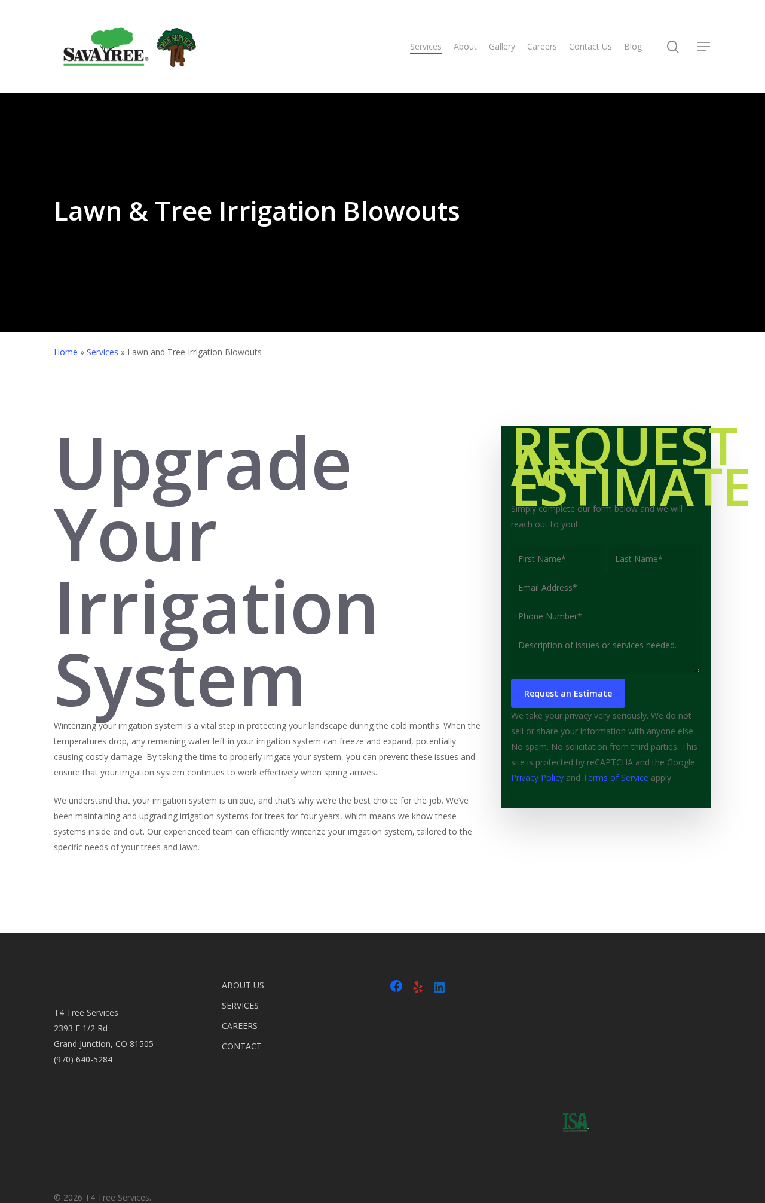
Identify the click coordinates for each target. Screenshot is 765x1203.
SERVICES (240, 1005)
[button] (704, 47)
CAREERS (240, 1025)
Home (66, 352)
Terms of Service (615, 777)
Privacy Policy (537, 777)
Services (102, 352)
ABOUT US (243, 985)
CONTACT (242, 1046)
